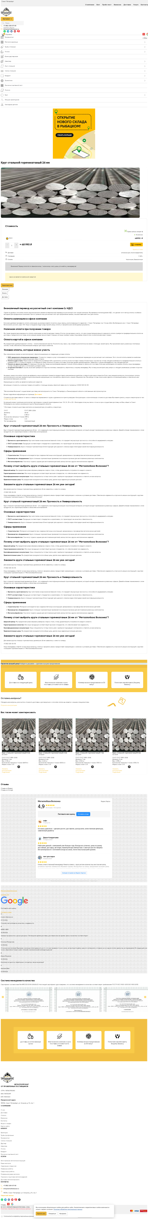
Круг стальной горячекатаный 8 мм (126, 753)
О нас (3, 1110)
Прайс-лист (106, 5)
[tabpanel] (74, 346)
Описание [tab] (5, 289)
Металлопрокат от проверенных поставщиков (15, 1085)
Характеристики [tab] (7, 285)
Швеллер (4, 1146)
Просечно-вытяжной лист (9, 1154)
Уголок (3, 1149)
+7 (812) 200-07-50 (9, 25)
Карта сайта (5, 1126)
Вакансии (117, 5)
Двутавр (3, 1143)
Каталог (6, 19)
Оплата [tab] (4, 293)
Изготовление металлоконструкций (13, 1160)
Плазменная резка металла (10, 1174)
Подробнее (6, 772)
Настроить (62, 1213)
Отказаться (52, 1213)
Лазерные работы (7, 1169)
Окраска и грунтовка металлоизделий (14, 1177)
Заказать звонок (8, 27)
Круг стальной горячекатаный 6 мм (53, 753)
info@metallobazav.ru (11, 29)
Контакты (4, 1121)
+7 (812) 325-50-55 (10, 399)
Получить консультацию (9, 705)
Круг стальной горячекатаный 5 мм (16, 753)
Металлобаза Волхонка (9, 891)
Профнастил (5, 1138)
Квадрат (4, 1151)
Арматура (4, 1132)
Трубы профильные (7, 1135)
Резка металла (6, 1163)
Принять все (41, 1213)
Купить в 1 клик (138, 249)
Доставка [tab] (5, 297)
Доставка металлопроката (10, 1179)
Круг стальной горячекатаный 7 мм (90, 753)
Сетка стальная (6, 1141)
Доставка (127, 5)
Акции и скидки (6, 1123)
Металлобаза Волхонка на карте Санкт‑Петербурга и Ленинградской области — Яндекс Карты (74, 880)
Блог (98, 5)
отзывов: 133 (5, 894)
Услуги (135, 5)
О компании (89, 5)
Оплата (3, 1115)
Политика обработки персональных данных (16, 1209)
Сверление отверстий (8, 1166)
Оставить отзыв (6, 912)
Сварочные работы (7, 1171)
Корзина (9, 34)
